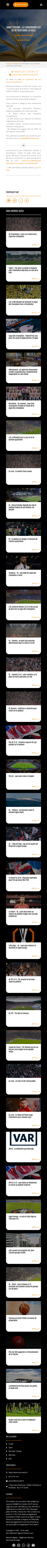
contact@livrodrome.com (29, 138)
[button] (41, 5)
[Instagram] (15, 200)
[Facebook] (9, 200)
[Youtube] (33, 1545)
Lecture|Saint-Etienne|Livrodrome (25, 75)
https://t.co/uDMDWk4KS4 (31, 161)
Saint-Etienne (27, 35)
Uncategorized (16, 64)
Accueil (8, 64)
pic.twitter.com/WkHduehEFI (27, 163)
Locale (17, 35)
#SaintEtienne (11, 163)
